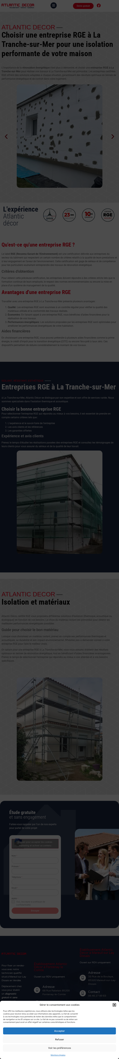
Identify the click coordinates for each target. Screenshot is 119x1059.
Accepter (59, 1030)
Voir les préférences (59, 1047)
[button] (114, 1004)
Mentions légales (58, 1055)
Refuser (59, 1039)
